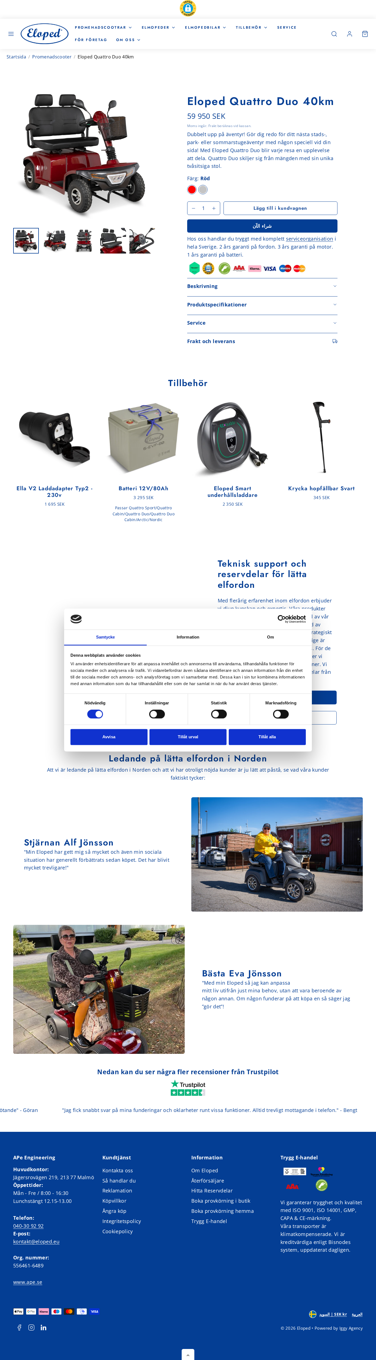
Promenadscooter (52, 57)
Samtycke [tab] (105, 637)
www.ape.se (27, 1282)
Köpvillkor (114, 1200)
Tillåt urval (188, 737)
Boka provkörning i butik (220, 1200)
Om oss (125, 39)
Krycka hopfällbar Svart (321, 488)
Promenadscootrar (100, 27)
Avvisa (108, 737)
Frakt (212, 125)
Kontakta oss (117, 1170)
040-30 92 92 (28, 1225)
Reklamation (117, 1190)
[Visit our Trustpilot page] (188, 1088)
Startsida (16, 57)
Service (287, 27)
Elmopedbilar (202, 27)
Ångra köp (114, 1211)
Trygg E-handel (209, 1221)
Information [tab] (188, 637)
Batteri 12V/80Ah (143, 488)
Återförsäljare (207, 1180)
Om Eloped (204, 1170)
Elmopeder (156, 27)
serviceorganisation (309, 238)
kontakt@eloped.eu (36, 1241)
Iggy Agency (351, 1328)
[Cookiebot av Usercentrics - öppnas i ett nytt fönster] (282, 619)
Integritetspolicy (121, 1221)
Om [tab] (270, 637)
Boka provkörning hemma (222, 1211)
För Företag (91, 39)
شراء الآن (262, 226)
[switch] (157, 714)
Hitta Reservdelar (212, 1190)
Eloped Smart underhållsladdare (233, 491)
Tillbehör (248, 27)
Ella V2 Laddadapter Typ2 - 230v (54, 491)
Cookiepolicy (117, 1231)
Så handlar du (119, 1180)
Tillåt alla (267, 737)
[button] (188, 9)
